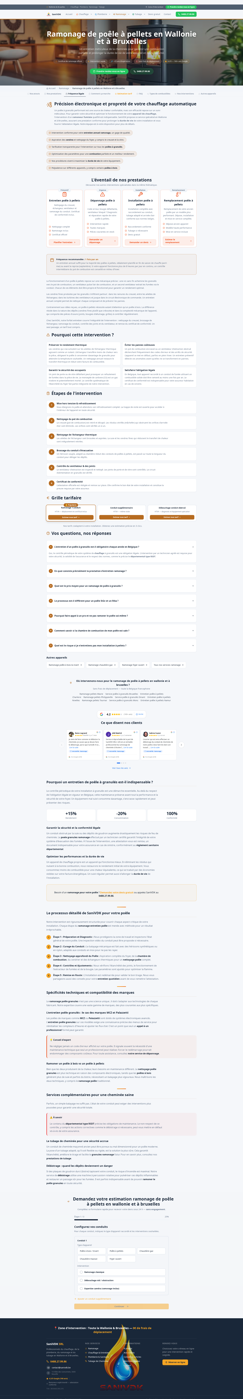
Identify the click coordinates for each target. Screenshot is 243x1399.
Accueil (69, 14)
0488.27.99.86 (187, 14)
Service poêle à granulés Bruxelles (121, 694)
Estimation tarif (124, 93)
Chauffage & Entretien (98, 1352)
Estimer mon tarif (69, 517)
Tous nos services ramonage (167, 665)
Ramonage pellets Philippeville (98, 697)
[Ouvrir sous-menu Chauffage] (91, 14)
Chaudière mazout (88, 1258)
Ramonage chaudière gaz (100, 665)
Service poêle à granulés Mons (123, 700)
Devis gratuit (154, 14)
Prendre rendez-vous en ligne (182, 7)
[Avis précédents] (61, 745)
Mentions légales (132, 1361)
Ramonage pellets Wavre (91, 694)
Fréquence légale (76, 93)
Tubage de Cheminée (98, 1361)
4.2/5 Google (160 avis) (58, 1378)
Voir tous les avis (120, 768)
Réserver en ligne (176, 1362)
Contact (167, 14)
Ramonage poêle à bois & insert (64, 665)
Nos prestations (54, 93)
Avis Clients (129, 1352)
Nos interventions (185, 93)
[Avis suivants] (181, 745)
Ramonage (64, 88)
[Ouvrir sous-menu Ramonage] (128, 14)
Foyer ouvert (115, 1258)
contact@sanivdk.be (61, 1367)
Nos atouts (35, 93)
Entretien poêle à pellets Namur (156, 700)
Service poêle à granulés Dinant (130, 697)
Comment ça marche (100, 93)
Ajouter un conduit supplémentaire (94, 1298)
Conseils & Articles (132, 1357)
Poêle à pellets (116, 1251)
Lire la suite (73, 747)
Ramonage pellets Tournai (94, 700)
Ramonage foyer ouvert (133, 665)
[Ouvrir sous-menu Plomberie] (109, 14)
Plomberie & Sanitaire (98, 1357)
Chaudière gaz (146, 1251)
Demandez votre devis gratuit (116, 892)
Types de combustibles (160, 93)
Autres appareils (208, 93)
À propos (128, 1348)
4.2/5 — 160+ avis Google (178, 61)
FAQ (141, 93)
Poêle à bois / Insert (89, 1251)
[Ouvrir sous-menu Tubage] (144, 14)
